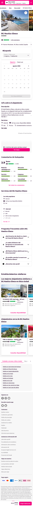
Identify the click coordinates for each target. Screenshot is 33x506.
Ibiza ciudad (17, 8)
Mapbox (21, 133)
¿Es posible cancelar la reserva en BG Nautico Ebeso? (16, 258)
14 (20, 79)
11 (8, 79)
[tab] (12, 361)
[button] (15, 20)
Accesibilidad (4, 452)
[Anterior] (4, 66)
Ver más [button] (5, 221)
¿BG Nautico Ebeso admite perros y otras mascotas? (16, 252)
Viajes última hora (5, 469)
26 (12, 87)
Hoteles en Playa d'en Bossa (10, 369)
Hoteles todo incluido (6, 466)
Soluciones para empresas (7, 433)
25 (8, 87)
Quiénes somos (5, 412)
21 (20, 83)
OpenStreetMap (28, 133)
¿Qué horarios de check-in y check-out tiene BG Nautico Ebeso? (16, 237)
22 (24, 83)
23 (28, 83)
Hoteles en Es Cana (7, 376)
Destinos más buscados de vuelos (9, 461)
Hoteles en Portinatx (8, 378)
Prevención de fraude (6, 455)
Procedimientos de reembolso (8, 442)
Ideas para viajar (5, 471)
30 (28, 87)
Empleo (3, 425)
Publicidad (3, 428)
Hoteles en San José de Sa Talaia (11, 385)
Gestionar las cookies (6, 422)
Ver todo (4, 128)
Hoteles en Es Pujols (8, 373)
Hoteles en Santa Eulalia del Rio (11, 371)
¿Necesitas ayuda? (5, 439)
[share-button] (26, 12)
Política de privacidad (6, 417)
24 (4, 87)
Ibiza (10, 8)
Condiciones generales (7, 414)
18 (8, 83)
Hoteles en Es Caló (7, 380)
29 (24, 87)
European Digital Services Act (8, 450)
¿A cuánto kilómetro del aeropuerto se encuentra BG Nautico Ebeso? (14, 244)
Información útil (5, 447)
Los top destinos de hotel (7, 464)
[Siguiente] (28, 66)
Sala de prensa (5, 430)
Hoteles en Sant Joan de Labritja (11, 387)
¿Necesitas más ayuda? (13, 264)
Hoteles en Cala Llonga (8, 383)
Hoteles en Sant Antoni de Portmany (12, 366)
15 (24, 79)
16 (28, 79)
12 (12, 79)
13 (16, 79)
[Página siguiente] (30, 361)
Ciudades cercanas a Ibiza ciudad (12, 361)
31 (4, 91)
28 (20, 87)
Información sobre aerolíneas (8, 444)
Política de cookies (5, 420)
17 (4, 83)
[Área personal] (31, 2)
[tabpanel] (16, 377)
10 (4, 79)
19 (12, 83)
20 (16, 83)
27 (16, 87)
